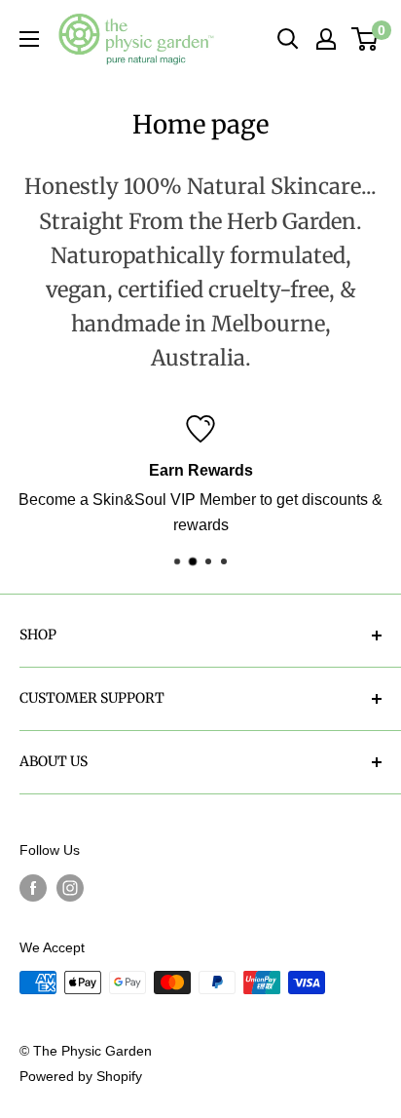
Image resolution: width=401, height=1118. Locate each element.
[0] (365, 39)
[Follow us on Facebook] (33, 887)
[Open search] (288, 39)
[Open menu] (29, 39)
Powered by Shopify (80, 1076)
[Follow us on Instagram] (70, 887)
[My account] (326, 39)
